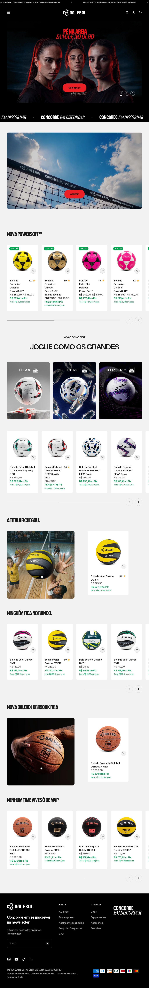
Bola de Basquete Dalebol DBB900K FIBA (20, 850)
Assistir (74, 194)
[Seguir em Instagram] (9, 959)
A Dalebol (64, 912)
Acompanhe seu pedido (71, 923)
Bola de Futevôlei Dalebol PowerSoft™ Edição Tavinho (53, 287)
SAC (61, 934)
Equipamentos (98, 917)
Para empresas (66, 917)
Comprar (74, 88)
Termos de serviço (66, 974)
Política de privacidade (43, 974)
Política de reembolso (18, 974)
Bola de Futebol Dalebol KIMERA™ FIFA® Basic (123, 470)
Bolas (94, 912)
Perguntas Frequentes (70, 928)
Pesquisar (96, 928)
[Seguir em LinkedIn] (31, 959)
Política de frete (15, 977)
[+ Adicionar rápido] (33, 271)
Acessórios (97, 923)
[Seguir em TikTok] (24, 959)
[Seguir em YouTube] (16, 959)
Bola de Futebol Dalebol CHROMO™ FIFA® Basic (89, 470)
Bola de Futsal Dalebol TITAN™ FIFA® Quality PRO (22, 470)
